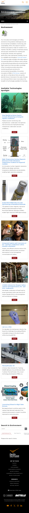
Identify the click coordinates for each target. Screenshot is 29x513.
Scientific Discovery (14, 481)
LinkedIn (21, 505)
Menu (2, 21)
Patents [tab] (17, 433)
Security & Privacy (14, 471)
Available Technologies (12, 24)
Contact (14, 463)
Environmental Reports (14, 469)
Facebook (11, 505)
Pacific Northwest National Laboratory (3, 2)
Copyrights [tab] (6, 433)
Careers (14, 465)
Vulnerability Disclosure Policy (14, 473)
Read (14, 132)
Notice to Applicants (14, 475)
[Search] (23, 2)
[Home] (14, 453)
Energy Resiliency (14, 483)
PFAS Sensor (16, 73)
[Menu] (27, 2)
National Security (14, 485)
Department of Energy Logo (8, 495)
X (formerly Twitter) (14, 505)
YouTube (7, 505)
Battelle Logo (20, 495)
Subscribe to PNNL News (15, 490)
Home (2, 24)
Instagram (18, 505)
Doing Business (14, 467)
